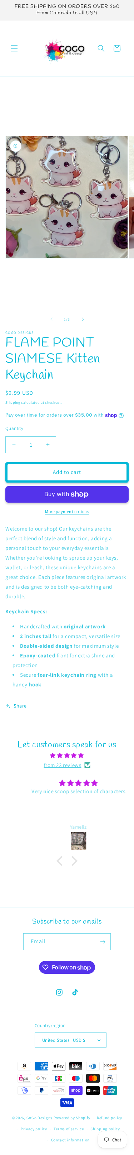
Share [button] (20, 706)
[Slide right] (83, 319)
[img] (67, 755)
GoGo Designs (40, 1117)
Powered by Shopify (72, 1117)
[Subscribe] (102, 941)
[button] (14, 48)
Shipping (12, 402)
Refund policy (109, 1117)
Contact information (70, 1139)
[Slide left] (51, 319)
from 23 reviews (62, 765)
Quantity (14, 428)
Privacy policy (34, 1128)
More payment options (67, 511)
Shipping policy (105, 1128)
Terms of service (69, 1128)
